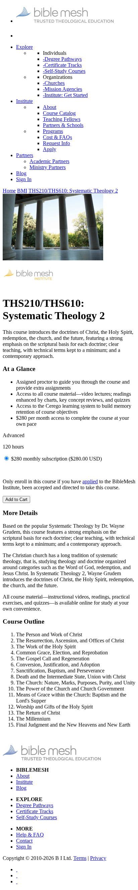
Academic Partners (49, 161)
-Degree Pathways (62, 59)
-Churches (54, 83)
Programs (53, 131)
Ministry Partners (47, 167)
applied (90, 481)
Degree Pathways (34, 805)
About (49, 107)
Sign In (23, 179)
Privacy (98, 858)
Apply (49, 149)
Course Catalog (59, 113)
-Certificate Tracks (62, 65)
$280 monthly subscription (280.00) (56, 459)
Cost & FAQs (57, 137)
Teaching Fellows (61, 119)
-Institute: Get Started (65, 95)
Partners (24, 155)
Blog (21, 173)
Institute (24, 101)
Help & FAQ (30, 835)
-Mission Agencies (62, 89)
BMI (22, 191)
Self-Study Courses (36, 817)
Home (9, 191)
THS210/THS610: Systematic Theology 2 (73, 191)
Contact (24, 841)
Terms (79, 858)
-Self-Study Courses (64, 71)
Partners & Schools (63, 125)
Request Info (56, 143)
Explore (24, 47)
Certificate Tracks (34, 811)
